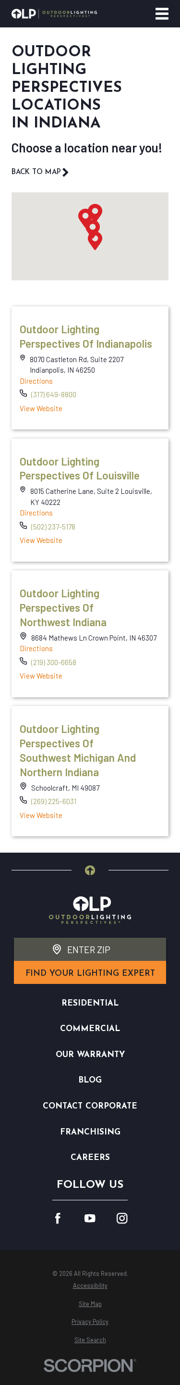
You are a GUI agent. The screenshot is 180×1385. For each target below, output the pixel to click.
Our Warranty (90, 1055)
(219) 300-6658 (53, 662)
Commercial (90, 1029)
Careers (90, 1158)
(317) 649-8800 (53, 394)
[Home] (54, 13)
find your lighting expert (90, 974)
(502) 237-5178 (53, 526)
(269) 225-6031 (53, 801)
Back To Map (36, 172)
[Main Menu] (162, 13)
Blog (90, 1080)
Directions (36, 381)
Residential (90, 1003)
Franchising (90, 1132)
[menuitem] (90, 1285)
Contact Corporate (90, 1106)
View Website (41, 408)
